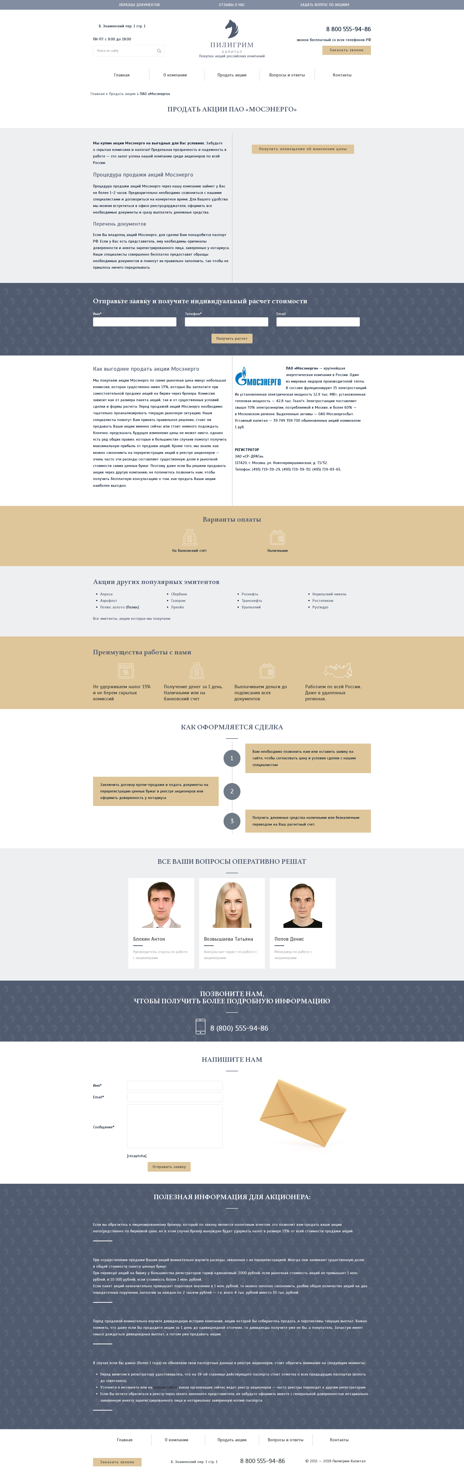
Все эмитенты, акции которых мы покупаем (131, 618)
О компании (175, 75)
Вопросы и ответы (287, 75)
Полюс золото (112, 607)
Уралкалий (251, 607)
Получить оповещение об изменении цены (303, 149)
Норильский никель (329, 594)
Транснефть (252, 600)
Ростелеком (322, 600)
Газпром (178, 600)
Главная (122, 75)
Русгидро (320, 607)
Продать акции (232, 75)
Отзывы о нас (232, 4)
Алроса (106, 594)
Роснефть (250, 594)
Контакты (342, 75)
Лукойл (177, 607)
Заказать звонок (347, 50)
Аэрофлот (108, 600)
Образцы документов (139, 4)
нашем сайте (165, 1387)
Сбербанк (179, 594)
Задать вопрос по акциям (324, 4)
